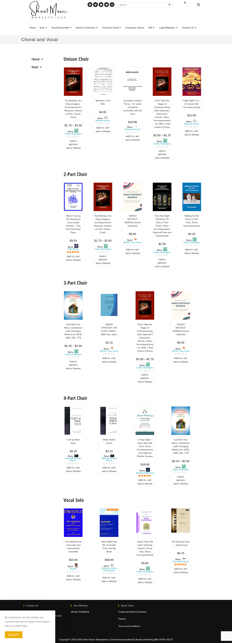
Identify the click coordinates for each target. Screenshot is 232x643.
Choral (35, 59)
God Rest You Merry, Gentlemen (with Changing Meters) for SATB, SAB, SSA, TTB (73, 331)
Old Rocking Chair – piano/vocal (181, 543)
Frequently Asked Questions (132, 611)
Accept (13, 634)
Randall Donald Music (73, 459)
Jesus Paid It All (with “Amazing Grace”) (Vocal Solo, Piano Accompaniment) (145, 548)
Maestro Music (102, 120)
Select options (73, 142)
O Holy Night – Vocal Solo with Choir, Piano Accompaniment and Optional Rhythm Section (145, 448)
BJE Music (73, 249)
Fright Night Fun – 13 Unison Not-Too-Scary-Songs (192, 103)
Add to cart (102, 127)
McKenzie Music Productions (109, 569)
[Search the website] (145, 4)
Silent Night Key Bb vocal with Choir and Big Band (109, 546)
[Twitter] (95, 4)
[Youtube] (106, 4)
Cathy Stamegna (73, 134)
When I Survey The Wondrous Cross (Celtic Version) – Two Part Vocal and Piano (73, 224)
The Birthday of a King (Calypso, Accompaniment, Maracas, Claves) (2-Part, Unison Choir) (73, 108)
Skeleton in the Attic (102, 102)
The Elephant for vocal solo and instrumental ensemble (73, 546)
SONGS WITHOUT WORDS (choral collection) (132, 221)
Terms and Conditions (129, 626)
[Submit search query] (170, 5)
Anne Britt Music (181, 561)
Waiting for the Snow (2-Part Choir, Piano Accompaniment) (191, 221)
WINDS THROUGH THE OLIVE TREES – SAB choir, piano (109, 329)
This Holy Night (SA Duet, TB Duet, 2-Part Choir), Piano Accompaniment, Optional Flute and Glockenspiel (162, 226)
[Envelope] (101, 4)
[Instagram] (112, 4)
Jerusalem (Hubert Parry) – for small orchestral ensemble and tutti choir (132, 107)
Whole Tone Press (132, 242)
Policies (122, 619)
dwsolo (73, 569)
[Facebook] (90, 4)
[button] (72, 148)
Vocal (35, 67)
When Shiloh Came (109, 441)
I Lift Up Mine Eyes (73, 441)
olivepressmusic (132, 129)
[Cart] (198, 4)
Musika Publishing (145, 473)
